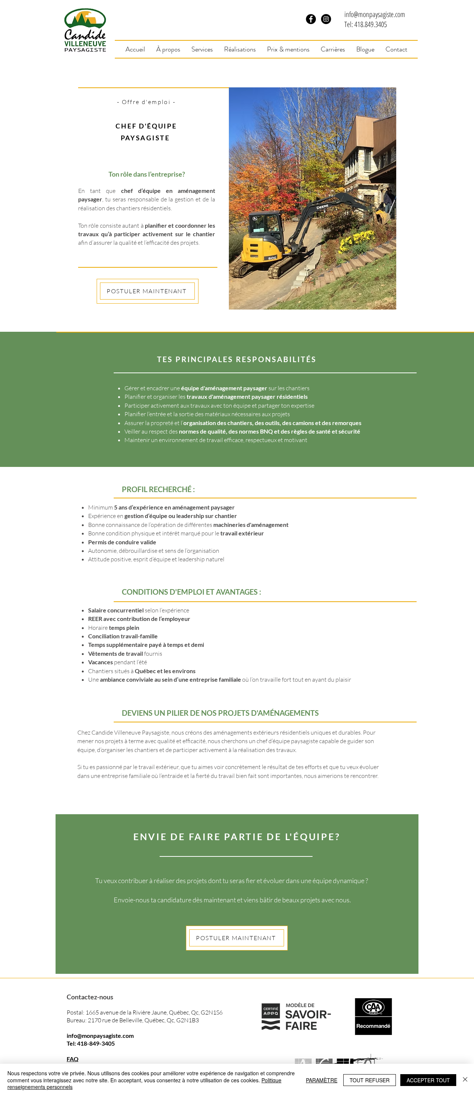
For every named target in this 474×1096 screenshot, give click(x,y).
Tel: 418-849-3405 (91, 1043)
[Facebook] (311, 19)
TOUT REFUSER (370, 1080)
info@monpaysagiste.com (374, 14)
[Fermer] (465, 1080)
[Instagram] (326, 19)
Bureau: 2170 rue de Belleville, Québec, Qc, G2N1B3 (133, 1020)
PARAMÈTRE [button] (321, 1080)
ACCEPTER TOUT (428, 1080)
